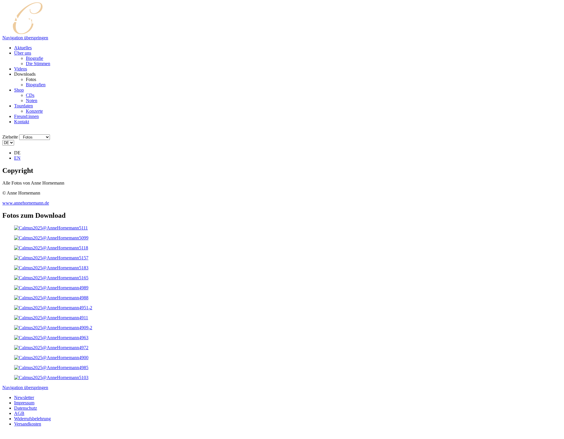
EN (17, 158)
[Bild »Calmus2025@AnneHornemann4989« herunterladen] (51, 287)
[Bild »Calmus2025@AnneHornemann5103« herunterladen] (51, 377)
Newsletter (24, 397)
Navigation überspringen (25, 37)
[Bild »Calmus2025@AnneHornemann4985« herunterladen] (51, 367)
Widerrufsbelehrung (32, 418)
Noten (31, 100)
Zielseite (10, 136)
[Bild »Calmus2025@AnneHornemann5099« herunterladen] (51, 237)
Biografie (34, 58)
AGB (19, 413)
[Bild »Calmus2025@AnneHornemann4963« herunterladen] (51, 337)
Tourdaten (23, 105)
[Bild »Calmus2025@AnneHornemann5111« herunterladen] (51, 227)
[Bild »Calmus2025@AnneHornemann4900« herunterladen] (51, 357)
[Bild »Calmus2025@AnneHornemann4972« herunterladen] (51, 347)
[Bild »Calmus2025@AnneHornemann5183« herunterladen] (51, 267)
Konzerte (34, 111)
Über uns (22, 52)
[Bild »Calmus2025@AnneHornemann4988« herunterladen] (51, 297)
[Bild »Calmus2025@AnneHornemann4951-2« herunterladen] (53, 307)
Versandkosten (27, 423)
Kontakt (21, 121)
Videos (20, 68)
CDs (30, 95)
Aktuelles (23, 47)
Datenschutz (25, 408)
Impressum (24, 402)
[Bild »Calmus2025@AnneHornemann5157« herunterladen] (51, 257)
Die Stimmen (38, 63)
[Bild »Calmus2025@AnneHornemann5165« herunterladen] (51, 277)
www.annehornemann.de (25, 202)
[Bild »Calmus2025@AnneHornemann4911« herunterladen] (51, 317)
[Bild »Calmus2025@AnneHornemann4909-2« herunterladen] (53, 327)
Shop (19, 89)
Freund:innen (26, 116)
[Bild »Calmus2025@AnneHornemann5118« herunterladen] (51, 247)
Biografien (36, 84)
